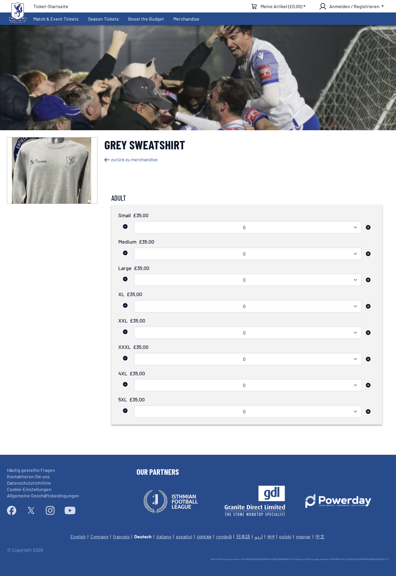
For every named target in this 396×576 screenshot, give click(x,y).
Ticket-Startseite (50, 6)
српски (204, 536)
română (224, 536)
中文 (320, 536)
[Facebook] (11, 510)
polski (285, 536)
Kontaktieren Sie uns (28, 476)
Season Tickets (103, 18)
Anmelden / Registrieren (354, 6)
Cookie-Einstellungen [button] (29, 489)
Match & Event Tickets (56, 18)
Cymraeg (99, 536)
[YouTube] (70, 510)
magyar (303, 536)
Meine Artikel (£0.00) (281, 6)
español (184, 536)
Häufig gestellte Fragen (31, 470)
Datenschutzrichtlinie (29, 483)
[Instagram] (50, 510)
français (121, 536)
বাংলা (271, 536)
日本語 (243, 536)
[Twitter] (31, 510)
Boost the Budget (146, 18)
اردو (259, 536)
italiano (163, 536)
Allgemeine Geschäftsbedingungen (43, 495)
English (78, 536)
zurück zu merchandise (134, 159)
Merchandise (186, 18)
